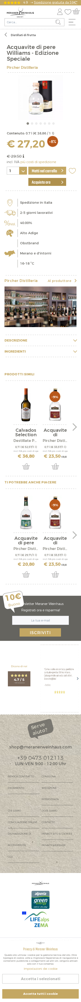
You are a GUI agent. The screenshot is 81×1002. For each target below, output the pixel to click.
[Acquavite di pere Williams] (26, 512)
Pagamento (16, 788)
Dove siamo (49, 811)
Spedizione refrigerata (50, 793)
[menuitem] (73, 23)
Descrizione (15, 340)
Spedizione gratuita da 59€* (55, 2)
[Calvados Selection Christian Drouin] (26, 404)
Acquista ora (41, 182)
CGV (10, 857)
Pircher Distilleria (22, 67)
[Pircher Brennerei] (40, 306)
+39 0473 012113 (40, 758)
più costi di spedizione (38, 162)
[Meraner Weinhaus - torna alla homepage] (20, 12)
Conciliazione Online (22, 822)
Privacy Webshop (53, 845)
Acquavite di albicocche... (55, 432)
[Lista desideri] (69, 11)
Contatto (48, 822)
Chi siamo (14, 811)
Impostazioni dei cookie (40, 969)
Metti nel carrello (44, 171)
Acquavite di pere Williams (26, 540)
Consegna (49, 776)
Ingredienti (15, 351)
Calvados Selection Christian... (26, 432)
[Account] (60, 11)
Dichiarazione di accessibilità (19, 839)
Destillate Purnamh (26, 440)
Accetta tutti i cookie (40, 994)
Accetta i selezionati (40, 979)
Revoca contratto (21, 776)
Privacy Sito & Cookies (57, 834)
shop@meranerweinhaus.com (40, 747)
